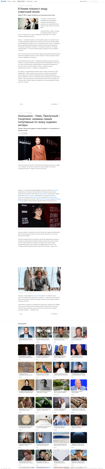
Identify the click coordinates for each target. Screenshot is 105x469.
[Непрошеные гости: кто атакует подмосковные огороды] (26, 405)
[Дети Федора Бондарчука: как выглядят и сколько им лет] (44, 352)
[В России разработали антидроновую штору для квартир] (61, 458)
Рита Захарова (24, 133)
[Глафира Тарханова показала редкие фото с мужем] (26, 440)
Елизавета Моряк (42, 193)
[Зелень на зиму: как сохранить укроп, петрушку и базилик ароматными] (61, 387)
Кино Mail (30, 5)
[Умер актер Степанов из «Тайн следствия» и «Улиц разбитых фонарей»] (79, 458)
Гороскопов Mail (37, 295)
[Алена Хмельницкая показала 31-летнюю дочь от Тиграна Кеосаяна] (44, 387)
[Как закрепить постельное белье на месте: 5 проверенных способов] (44, 423)
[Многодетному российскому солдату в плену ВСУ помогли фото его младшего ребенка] (44, 335)
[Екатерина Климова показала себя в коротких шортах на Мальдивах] (44, 440)
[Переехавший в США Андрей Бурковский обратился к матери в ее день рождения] (26, 335)
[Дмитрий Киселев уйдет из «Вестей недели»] (79, 387)
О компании (5, 468)
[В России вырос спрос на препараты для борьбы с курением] (61, 423)
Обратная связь (100, 468)
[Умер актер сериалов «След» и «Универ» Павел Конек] (79, 423)
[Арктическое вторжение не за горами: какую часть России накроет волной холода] (61, 440)
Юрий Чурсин (54, 190)
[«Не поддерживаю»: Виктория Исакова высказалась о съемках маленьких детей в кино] (79, 370)
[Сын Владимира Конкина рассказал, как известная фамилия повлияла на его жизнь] (79, 352)
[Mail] (1, 1)
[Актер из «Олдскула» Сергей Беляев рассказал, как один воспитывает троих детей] (44, 370)
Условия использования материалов (91, 468)
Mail (1, 468)
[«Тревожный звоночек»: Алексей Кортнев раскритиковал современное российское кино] (61, 335)
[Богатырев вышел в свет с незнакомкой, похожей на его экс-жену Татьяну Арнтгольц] (44, 458)
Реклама (9, 468)
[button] (39, 148)
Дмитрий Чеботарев (51, 197)
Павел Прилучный (35, 197)
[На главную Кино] (4, 1)
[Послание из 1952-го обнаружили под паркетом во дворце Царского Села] (26, 370)
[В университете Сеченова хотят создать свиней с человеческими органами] (79, 405)
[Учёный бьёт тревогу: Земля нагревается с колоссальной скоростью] (79, 440)
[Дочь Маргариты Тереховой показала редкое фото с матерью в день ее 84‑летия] (26, 458)
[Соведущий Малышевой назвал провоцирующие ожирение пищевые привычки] (26, 423)
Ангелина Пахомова (44, 199)
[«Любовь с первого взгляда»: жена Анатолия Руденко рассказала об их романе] (61, 405)
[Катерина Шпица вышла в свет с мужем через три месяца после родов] (61, 370)
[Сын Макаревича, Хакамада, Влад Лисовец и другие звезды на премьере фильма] (26, 352)
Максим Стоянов (29, 195)
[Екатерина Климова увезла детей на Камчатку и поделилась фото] (26, 387)
